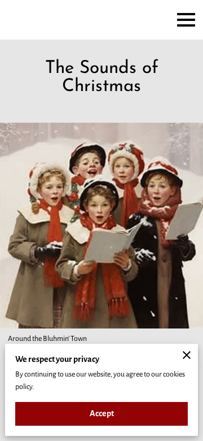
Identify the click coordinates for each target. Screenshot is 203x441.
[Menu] (186, 20)
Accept (102, 413)
